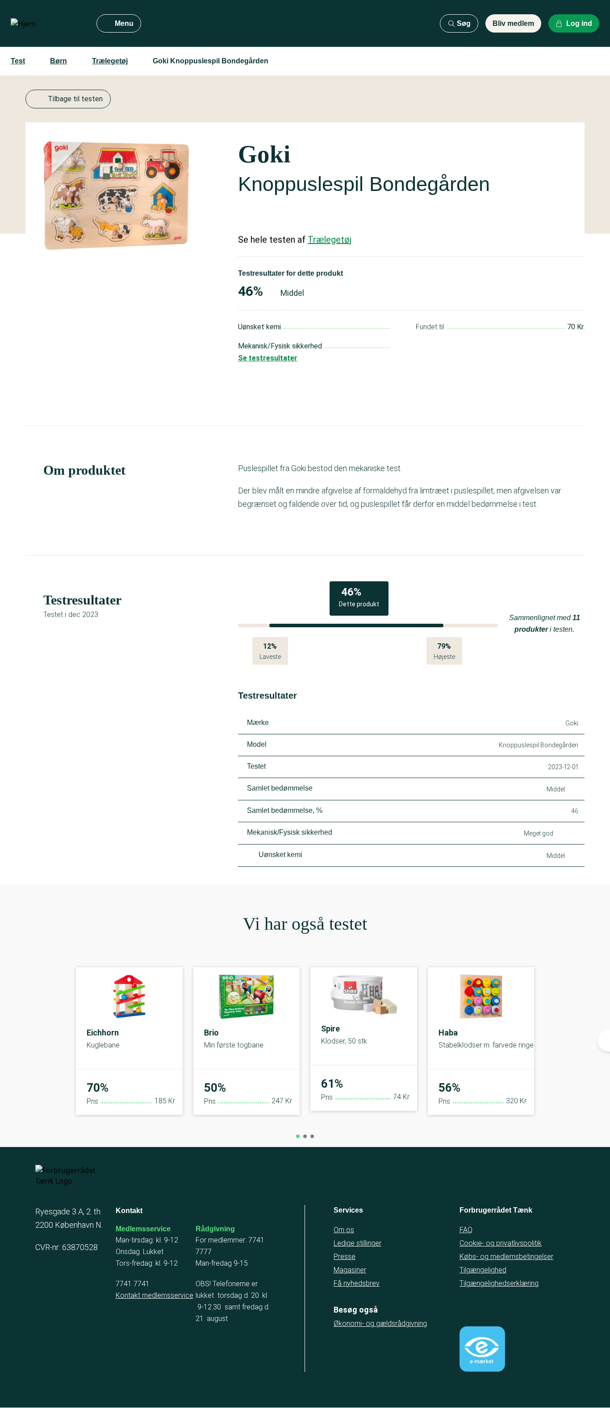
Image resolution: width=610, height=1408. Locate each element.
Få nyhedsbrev (357, 1283)
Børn (58, 61)
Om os (344, 1230)
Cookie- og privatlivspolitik (501, 1243)
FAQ (466, 1230)
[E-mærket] (482, 1349)
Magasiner (350, 1270)
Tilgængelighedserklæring (499, 1283)
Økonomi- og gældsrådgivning (380, 1323)
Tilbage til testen (75, 99)
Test (18, 61)
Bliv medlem (513, 23)
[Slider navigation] (298, 1136)
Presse (344, 1256)
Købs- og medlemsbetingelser (506, 1256)
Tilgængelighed (483, 1270)
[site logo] (46, 23)
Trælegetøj (110, 61)
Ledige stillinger (357, 1243)
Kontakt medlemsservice (154, 1295)
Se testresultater (267, 358)
